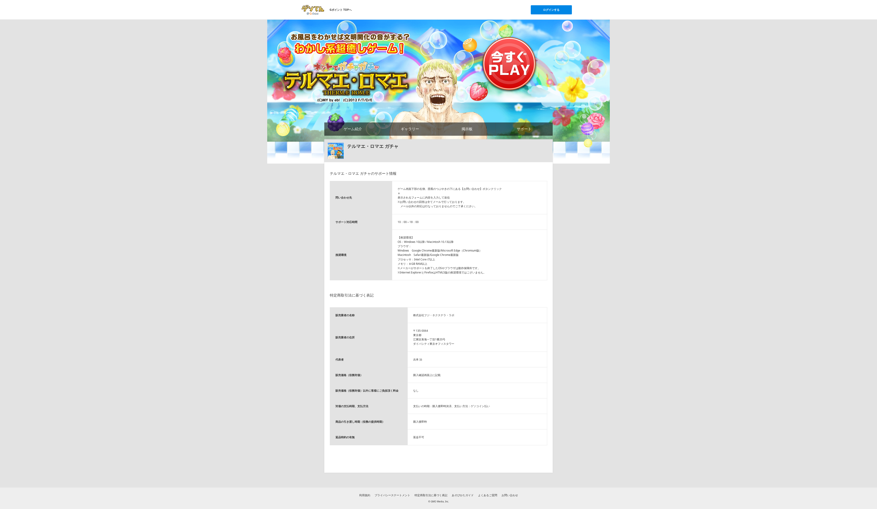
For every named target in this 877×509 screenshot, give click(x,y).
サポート (524, 128)
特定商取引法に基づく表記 (431, 495)
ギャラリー (410, 128)
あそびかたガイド (463, 495)
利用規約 (364, 495)
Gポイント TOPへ (341, 10)
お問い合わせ (510, 495)
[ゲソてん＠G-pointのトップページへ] (312, 9)
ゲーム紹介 (353, 128)
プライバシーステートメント (392, 495)
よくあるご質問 (487, 495)
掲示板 (467, 128)
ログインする (551, 10)
